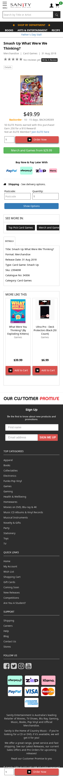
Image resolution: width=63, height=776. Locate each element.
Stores (7, 646)
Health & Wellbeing (15, 496)
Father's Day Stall (31, 34)
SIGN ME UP (48, 437)
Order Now (39, 139)
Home (7, 561)
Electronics (10, 475)
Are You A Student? (15, 603)
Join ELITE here (40, 131)
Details (8, 67)
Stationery (9, 533)
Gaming (8, 491)
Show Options (31, 206)
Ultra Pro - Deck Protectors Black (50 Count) (45, 330)
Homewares (10, 501)
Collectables (11, 470)
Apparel (8, 460)
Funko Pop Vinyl (13, 481)
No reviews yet (32, 59)
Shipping (9, 620)
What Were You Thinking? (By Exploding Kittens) (18, 330)
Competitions (11, 597)
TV (5, 543)
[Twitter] (14, 667)
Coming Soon (11, 587)
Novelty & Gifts (12, 522)
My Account (10, 566)
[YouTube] (29, 667)
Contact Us (10, 641)
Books (9, 30)
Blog (6, 636)
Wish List (9, 571)
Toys (6, 538)
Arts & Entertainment (32, 30)
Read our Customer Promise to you (31, 758)
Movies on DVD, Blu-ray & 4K (20, 507)
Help (6, 631)
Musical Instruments (16, 517)
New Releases (12, 592)
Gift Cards (9, 582)
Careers (8, 625)
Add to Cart (20, 370)
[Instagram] (22, 667)
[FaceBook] (7, 667)
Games (8, 486)
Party (6, 528)
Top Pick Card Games (20, 227)
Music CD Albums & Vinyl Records (23, 512)
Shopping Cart (12, 576)
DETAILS (9, 241)
